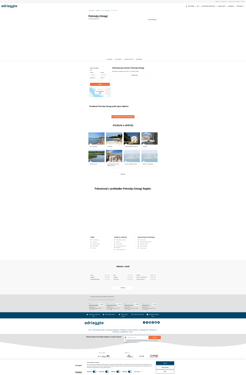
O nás (89, 330)
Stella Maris (95, 246)
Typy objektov (118, 59)
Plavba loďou (222, 6)
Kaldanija (92, 277)
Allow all (165, 363)
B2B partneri (152, 330)
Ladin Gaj (95, 242)
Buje (114, 275)
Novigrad (116, 277)
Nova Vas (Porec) (141, 279)
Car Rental (231, 6)
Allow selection (165, 367)
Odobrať (155, 337)
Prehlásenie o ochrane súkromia (129, 330)
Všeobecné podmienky (112, 330)
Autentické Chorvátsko (209, 6)
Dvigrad (118, 242)
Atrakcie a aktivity (128, 59)
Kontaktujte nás (143, 330)
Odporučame (139, 59)
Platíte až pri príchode (138, 314)
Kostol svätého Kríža (121, 249)
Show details (137, 371)
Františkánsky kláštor (121, 239)
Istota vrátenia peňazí (124, 315)
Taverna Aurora (143, 248)
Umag (91, 275)
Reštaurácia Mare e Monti (145, 242)
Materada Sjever (96, 244)
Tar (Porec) (116, 279)
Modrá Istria (96, 18)
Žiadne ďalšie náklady (110, 314)
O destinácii (109, 59)
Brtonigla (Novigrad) (94, 279)
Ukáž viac (123, 174)
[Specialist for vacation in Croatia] (94, 323)
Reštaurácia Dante (144, 244)
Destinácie (240, 6)
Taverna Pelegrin (143, 246)
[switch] (107, 372)
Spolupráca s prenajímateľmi (120, 332)
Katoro (94, 248)
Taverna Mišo (143, 239)
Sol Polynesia (96, 239)
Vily (198, 6)
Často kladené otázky (99, 330)
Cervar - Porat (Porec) (142, 277)
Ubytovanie (191, 6)
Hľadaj (99, 84)
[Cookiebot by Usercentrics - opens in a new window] (78, 372)
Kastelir (138, 275)
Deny (165, 371)
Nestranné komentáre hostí (154, 315)
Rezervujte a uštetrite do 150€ (94, 315)
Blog (131, 332)
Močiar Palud (119, 244)
